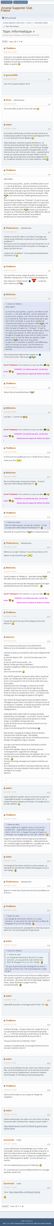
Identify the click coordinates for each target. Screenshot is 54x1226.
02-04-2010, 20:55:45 (10, 517)
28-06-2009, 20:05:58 (10, 52)
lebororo (10, 637)
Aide (22, 1221)
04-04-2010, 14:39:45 (10, 861)
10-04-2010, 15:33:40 (10, 1090)
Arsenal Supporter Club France (16, 9)
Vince (8, 100)
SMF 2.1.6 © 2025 (8, 1223)
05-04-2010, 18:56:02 (10, 945)
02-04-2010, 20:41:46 (10, 412)
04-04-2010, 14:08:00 (10, 819)
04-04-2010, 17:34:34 (10, 910)
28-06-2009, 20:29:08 (10, 104)
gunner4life (12, 75)
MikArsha (11, 294)
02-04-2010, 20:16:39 (10, 174)
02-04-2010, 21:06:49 (10, 616)
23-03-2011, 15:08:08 (10, 1187)
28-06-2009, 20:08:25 (10, 79)
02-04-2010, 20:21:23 (10, 232)
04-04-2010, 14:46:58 (10, 885)
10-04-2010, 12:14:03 (10, 1000)
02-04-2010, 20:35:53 (10, 298)
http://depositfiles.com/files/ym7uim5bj (24, 1192)
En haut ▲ (29, 1221)
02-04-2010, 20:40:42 (10, 387)
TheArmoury (12, 228)
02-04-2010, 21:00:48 (10, 547)
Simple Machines (20, 1223)
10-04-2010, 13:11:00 (10, 1024)
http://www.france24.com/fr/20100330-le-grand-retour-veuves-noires (26, 1127)
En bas (4, 42)
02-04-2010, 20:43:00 (10, 452)
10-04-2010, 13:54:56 (10, 1063)
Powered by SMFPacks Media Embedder (38, 1223)
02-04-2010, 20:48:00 (10, 476)
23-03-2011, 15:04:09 (10, 1144)
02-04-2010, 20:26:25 (10, 270)
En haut (5, 1206)
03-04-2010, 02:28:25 (10, 641)
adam (9, 124)
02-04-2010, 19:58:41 (10, 128)
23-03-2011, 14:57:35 (10, 1114)
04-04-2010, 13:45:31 (10, 792)
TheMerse (11, 48)
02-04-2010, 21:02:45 (10, 571)
